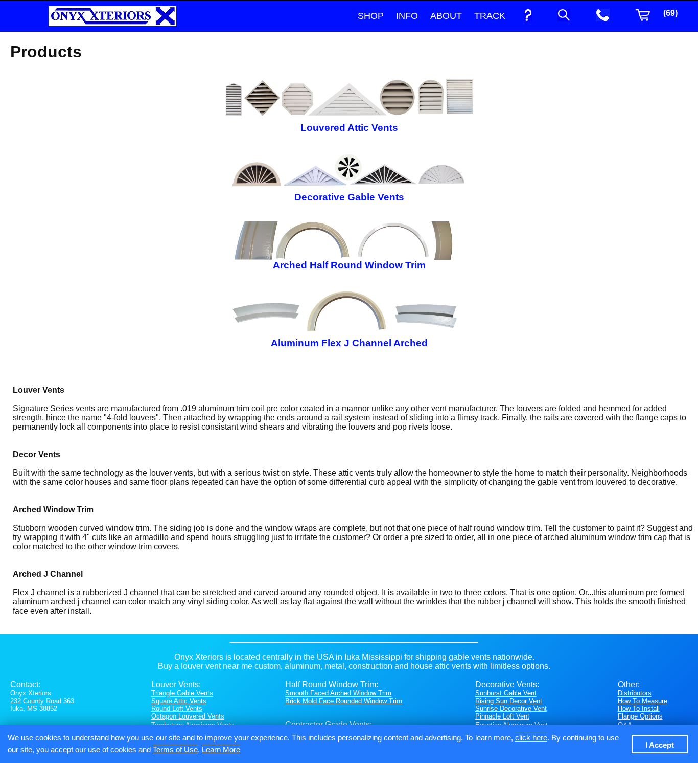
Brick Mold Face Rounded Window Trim (343, 701)
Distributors (635, 693)
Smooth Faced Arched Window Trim (338, 693)
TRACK (489, 16)
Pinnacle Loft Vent (502, 716)
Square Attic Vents (178, 701)
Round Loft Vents (176, 708)
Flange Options (640, 716)
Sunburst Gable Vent (506, 693)
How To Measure (642, 701)
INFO (407, 16)
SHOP (371, 16)
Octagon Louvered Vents (187, 716)
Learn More (221, 749)
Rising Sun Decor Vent (508, 701)
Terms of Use (175, 749)
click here (531, 737)
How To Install (639, 708)
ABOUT (446, 16)
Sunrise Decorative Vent (511, 708)
